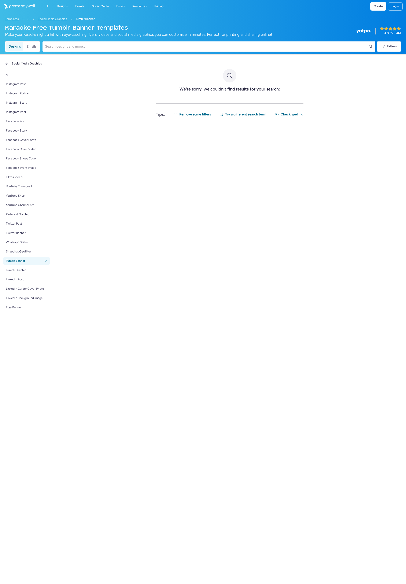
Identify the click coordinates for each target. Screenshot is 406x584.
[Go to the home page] (17, 6)
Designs (15, 46)
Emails (31, 46)
